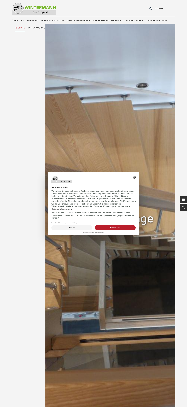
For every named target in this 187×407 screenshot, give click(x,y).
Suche (150, 8)
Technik (20, 27)
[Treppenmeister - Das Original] (34, 8)
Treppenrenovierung (107, 20)
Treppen (32, 20)
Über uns (18, 20)
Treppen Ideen (133, 20)
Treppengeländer (53, 20)
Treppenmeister (157, 20)
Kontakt (159, 8)
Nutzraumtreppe (78, 20)
